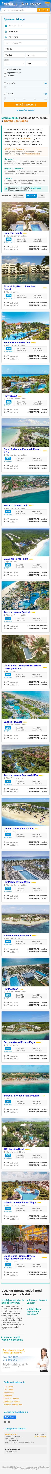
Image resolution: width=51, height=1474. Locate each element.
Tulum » (8, 178)
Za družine (8, 1396)
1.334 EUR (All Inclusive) (37, 789)
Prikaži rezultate (25, 105)
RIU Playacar (11, 989)
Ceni (41, 196)
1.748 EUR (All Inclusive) (37, 412)
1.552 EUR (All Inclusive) (37, 1275)
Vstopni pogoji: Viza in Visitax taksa (12, 1338)
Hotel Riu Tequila (13, 233)
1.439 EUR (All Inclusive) (37, 1002)
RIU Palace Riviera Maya (17, 882)
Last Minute (8, 1387)
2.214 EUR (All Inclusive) (37, 522)
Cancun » (9, 159)
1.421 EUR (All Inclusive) (37, 572)
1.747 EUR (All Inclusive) (37, 896)
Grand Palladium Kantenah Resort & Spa (22, 450)
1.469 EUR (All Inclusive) (37, 247)
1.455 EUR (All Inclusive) (37, 791)
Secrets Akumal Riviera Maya (19, 1042)
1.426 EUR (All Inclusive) (37, 1272)
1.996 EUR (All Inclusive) (37, 949)
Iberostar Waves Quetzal (17, 612)
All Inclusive (9, 1393)
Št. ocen (31, 196)
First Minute (8, 1390)
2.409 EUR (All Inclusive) (37, 952)
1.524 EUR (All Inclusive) (37, 409)
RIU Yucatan (10, 396)
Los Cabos (25, 138)
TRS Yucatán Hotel (14, 1149)
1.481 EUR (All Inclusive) (37, 466)
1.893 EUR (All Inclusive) (37, 685)
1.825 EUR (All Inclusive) (37, 845)
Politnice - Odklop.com (13, 1405)
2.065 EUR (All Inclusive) (37, 898)
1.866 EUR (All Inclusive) (37, 1165)
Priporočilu (18, 196)
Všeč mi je (11, 1417)
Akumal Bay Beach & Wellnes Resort (20, 287)
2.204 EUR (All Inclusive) (37, 1056)
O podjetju (35, 1469)
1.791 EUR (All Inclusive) (37, 1112)
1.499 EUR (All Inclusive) (37, 842)
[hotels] (39, 10)
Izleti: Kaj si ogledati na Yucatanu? (34, 1311)
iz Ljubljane (35, 188)
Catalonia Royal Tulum (16, 559)
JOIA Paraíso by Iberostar (17, 935)
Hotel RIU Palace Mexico (17, 342)
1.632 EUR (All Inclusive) (37, 468)
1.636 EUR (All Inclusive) (37, 1163)
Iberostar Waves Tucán (16, 505)
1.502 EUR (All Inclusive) (37, 303)
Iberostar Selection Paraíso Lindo (22, 1095)
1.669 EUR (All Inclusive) (37, 249)
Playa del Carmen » (13, 169)
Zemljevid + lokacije (12, 1402)
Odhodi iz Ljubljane (11, 1399)
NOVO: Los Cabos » (14, 149)
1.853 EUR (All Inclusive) (37, 356)
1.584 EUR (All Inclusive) (37, 1005)
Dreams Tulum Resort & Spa (19, 828)
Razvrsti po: (6, 196)
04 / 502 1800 (33, 3)
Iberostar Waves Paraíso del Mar (21, 775)
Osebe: (6, 60)
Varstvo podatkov (25, 1469)
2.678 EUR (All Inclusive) (37, 1058)
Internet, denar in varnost (37, 1301)
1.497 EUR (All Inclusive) (37, 1109)
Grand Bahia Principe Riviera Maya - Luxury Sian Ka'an (19, 1257)
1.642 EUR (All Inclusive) (37, 575)
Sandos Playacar (13, 722)
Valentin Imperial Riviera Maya (20, 1202)
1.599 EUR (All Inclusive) (37, 305)
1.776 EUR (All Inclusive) (37, 1216)
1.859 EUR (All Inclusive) (37, 519)
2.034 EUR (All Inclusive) (37, 1219)
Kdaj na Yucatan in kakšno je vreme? (12, 1301)
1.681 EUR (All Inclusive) (37, 682)
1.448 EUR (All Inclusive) (37, 735)
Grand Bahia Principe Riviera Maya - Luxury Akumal (22, 667)
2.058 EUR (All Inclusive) (37, 359)
